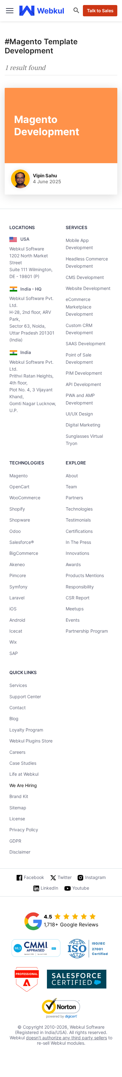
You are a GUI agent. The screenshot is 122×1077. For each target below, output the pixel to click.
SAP (13, 653)
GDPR (15, 841)
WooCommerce (24, 497)
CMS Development (85, 277)
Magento (18, 475)
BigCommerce (23, 553)
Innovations (77, 553)
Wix (13, 642)
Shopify (17, 509)
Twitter (65, 877)
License (17, 818)
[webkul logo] (41, 11)
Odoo (15, 531)
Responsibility (80, 586)
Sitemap (17, 807)
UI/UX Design (79, 413)
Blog (13, 718)
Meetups (75, 608)
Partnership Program (87, 631)
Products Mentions (85, 575)
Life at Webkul (23, 774)
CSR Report (77, 597)
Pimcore (17, 575)
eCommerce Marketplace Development (79, 307)
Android (17, 620)
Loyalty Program (26, 729)
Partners (74, 497)
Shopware (19, 519)
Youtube (80, 888)
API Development (83, 384)
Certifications (79, 531)
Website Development (88, 288)
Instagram (95, 877)
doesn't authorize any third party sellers (66, 1037)
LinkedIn (49, 888)
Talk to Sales (100, 10)
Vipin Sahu (45, 176)
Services (18, 685)
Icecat (15, 631)
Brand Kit (18, 796)
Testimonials (78, 519)
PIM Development (84, 373)
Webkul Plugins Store (31, 740)
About (72, 475)
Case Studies (22, 763)
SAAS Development (85, 343)
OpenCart (19, 486)
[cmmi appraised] (36, 948)
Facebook (34, 877)
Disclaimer (19, 852)
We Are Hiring (23, 785)
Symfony (18, 586)
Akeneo (17, 564)
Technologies (79, 509)
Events (72, 620)
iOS (13, 608)
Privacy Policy (23, 829)
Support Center (25, 696)
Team (71, 486)
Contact (17, 707)
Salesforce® (21, 542)
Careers (17, 752)
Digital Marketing (83, 424)
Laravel (16, 597)
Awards (73, 564)
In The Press (78, 542)
